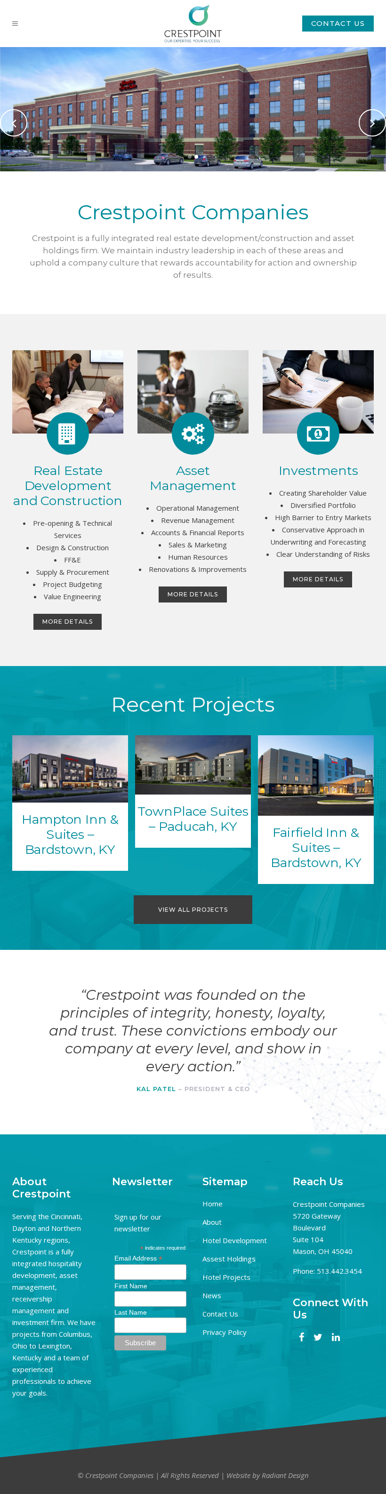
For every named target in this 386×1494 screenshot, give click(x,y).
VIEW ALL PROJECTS (193, 909)
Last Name (130, 1312)
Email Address (138, 1258)
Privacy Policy (224, 1332)
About (212, 1222)
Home (212, 1203)
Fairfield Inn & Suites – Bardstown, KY (316, 847)
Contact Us (220, 1313)
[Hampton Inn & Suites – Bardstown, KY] (70, 769)
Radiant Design (285, 1475)
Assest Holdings (229, 1258)
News (211, 1295)
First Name (130, 1286)
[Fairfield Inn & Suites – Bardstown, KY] (316, 775)
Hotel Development (234, 1240)
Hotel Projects (226, 1277)
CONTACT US (338, 23)
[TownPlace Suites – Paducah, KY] (193, 765)
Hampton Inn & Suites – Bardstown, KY (70, 834)
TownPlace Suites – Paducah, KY (192, 818)
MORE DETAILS (67, 621)
